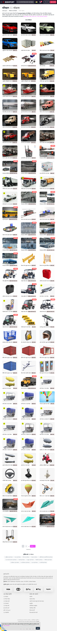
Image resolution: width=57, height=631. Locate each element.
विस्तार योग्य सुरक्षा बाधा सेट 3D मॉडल (27, 265)
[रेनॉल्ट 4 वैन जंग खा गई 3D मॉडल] (47, 105)
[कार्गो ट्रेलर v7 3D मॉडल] (47, 381)
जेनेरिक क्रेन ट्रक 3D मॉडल (26, 188)
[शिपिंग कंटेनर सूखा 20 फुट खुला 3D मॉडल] (47, 350)
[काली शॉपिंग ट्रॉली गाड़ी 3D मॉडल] (28, 151)
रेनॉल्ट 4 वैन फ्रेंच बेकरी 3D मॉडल (9, 127)
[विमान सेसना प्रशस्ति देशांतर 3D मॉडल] (28, 366)
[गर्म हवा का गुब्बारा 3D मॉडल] (47, 397)
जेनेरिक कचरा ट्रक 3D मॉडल (45, 188)
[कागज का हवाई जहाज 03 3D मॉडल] (47, 504)
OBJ (27, 16)
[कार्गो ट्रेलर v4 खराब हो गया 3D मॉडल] (9, 412)
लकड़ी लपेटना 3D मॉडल (25, 50)
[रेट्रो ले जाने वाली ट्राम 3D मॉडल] (28, 212)
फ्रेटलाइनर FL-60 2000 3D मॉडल (9, 204)
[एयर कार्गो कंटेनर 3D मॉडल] (47, 166)
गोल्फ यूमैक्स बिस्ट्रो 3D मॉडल (8, 280)
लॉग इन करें (46, 2)
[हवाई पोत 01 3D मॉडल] (9, 381)
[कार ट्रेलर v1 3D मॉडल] (47, 289)
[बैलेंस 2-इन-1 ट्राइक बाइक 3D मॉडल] (47, 489)
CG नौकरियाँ (6, 612)
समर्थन (31, 596)
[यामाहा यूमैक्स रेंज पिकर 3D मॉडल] (28, 289)
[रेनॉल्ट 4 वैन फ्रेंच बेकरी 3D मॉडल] (9, 120)
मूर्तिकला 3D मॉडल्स (9, 557)
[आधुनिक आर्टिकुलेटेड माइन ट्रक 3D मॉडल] (28, 74)
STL (35, 16)
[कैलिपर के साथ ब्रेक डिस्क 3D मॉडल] (9, 489)
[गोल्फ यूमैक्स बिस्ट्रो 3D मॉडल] (9, 274)
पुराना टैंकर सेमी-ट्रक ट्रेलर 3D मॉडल (28, 111)
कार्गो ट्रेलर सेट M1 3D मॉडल (26, 65)
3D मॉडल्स (5, 596)
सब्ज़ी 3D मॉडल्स (22, 559)
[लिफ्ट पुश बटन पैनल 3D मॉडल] (47, 366)
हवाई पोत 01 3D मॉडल (7, 388)
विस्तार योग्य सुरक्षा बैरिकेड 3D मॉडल (46, 265)
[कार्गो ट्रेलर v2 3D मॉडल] (47, 427)
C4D (38, 16)
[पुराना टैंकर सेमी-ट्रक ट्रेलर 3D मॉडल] (28, 105)
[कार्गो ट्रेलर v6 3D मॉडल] (9, 397)
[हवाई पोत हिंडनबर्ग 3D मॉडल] (9, 458)
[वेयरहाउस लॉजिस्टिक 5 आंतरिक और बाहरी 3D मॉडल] (9, 243)
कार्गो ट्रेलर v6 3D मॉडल (7, 403)
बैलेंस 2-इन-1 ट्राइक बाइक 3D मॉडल (46, 495)
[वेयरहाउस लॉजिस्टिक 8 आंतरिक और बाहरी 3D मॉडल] (47, 197)
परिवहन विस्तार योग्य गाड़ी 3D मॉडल (9, 542)
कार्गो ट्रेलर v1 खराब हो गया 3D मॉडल (9, 449)
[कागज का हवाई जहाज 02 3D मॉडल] (9, 519)
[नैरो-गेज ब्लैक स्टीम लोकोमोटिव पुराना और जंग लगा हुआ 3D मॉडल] (47, 135)
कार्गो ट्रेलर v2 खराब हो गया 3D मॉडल (28, 434)
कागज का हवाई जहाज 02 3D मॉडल (9, 526)
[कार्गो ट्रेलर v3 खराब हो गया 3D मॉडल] (47, 412)
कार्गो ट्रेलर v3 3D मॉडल (7, 434)
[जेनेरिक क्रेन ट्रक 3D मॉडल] (28, 182)
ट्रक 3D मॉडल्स (35, 562)
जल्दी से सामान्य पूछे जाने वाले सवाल (37, 601)
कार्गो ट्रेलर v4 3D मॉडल (25, 419)
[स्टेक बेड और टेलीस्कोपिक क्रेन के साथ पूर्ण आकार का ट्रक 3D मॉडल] (28, 135)
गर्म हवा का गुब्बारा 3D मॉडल (44, 403)
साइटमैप (37, 621)
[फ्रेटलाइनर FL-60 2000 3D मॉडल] (9, 197)
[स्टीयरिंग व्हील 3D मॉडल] (9, 473)
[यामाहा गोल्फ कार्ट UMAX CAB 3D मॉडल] (9, 320)
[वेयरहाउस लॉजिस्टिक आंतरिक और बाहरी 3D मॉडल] (9, 258)
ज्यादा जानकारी (6, 625)
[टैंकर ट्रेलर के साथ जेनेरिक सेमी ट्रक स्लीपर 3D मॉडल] (47, 120)
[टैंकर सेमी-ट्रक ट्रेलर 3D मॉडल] (9, 105)
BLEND (42, 16)
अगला (32, 546)
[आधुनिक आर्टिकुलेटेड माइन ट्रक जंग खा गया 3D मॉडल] (9, 74)
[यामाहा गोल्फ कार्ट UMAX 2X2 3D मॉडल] (28, 274)
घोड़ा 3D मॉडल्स (34, 557)
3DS (33, 16)
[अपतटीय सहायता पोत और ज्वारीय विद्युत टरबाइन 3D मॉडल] (9, 89)
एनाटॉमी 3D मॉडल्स (43, 562)
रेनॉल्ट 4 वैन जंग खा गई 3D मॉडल (46, 111)
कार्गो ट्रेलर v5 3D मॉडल (25, 403)
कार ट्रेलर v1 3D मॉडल (44, 296)
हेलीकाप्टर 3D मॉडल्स (15, 562)
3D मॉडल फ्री (6, 601)
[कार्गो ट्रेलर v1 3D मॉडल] (28, 443)
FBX (30, 16)
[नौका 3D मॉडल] (47, 59)
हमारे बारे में (6, 574)
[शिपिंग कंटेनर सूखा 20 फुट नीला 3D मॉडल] (9, 366)
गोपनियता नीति (32, 608)
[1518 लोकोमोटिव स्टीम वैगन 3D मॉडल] (9, 504)
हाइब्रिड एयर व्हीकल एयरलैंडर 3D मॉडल (47, 449)
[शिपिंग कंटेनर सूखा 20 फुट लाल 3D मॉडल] (28, 350)
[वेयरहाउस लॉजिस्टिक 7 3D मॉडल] (28, 228)
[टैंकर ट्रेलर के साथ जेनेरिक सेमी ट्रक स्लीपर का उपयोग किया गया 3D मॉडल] (28, 120)
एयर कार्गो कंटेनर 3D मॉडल (44, 173)
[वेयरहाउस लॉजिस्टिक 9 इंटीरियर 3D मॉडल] (28, 197)
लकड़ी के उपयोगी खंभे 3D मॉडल (8, 65)
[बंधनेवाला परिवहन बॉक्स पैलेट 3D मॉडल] (9, 335)
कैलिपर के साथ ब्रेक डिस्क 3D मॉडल (9, 495)
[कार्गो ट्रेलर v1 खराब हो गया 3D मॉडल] (9, 443)
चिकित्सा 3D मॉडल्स (48, 559)
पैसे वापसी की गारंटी (33, 612)
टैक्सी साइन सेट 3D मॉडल (25, 327)
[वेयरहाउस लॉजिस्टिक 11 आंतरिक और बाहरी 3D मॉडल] (9, 166)
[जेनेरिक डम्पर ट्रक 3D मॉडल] (9, 182)
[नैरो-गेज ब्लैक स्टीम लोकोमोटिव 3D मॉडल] (9, 151)
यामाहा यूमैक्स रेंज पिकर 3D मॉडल (27, 296)
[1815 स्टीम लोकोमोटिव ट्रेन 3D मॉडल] (47, 519)
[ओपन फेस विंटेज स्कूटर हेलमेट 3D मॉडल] (47, 335)
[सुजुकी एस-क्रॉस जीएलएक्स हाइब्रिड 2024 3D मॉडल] (9, 43)
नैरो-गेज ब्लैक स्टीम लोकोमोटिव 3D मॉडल (10, 158)
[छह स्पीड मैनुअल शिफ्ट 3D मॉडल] (28, 473)
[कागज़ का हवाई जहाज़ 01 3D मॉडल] (28, 519)
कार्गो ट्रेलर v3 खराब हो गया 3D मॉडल (46, 419)
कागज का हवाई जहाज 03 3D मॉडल (46, 511)
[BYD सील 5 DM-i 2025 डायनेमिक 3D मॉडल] (28, 28)
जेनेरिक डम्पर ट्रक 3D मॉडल (8, 188)
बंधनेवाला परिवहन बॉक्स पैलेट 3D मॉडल (9, 342)
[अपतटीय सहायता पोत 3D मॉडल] (28, 89)
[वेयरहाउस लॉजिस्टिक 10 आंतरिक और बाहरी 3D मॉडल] (28, 166)
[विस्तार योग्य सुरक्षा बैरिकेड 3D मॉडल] (47, 258)
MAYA (45, 16)
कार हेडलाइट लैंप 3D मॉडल (44, 480)
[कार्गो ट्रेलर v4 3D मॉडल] (28, 412)
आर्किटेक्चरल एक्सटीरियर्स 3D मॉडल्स (45, 557)
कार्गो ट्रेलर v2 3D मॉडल (44, 434)
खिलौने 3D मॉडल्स (39, 559)
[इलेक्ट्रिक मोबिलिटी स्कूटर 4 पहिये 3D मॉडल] (47, 458)
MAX (24, 16)
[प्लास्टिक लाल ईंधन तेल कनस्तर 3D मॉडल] (47, 274)
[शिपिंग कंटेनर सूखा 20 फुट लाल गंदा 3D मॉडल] (9, 350)
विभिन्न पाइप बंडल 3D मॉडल (45, 50)
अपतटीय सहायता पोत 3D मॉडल (26, 96)
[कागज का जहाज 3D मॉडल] (28, 504)
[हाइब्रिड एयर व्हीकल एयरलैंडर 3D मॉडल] (47, 443)
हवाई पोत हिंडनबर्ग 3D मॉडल (8, 465)
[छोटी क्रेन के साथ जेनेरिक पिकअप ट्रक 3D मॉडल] (9, 135)
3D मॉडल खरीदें (7, 594)
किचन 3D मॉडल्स (26, 557)
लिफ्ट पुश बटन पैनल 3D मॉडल (45, 373)
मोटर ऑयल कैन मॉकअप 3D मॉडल (27, 342)
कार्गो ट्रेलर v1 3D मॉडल (25, 449)
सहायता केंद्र (32, 599)
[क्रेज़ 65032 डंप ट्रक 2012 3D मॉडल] (28, 381)
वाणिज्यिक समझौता (33, 605)
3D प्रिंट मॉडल (6, 599)
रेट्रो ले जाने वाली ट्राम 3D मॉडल (27, 219)
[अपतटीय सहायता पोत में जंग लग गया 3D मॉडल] (47, 89)
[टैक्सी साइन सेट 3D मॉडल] (28, 320)
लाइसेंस (31, 603)
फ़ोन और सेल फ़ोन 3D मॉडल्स (11, 559)
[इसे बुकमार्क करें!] (15, 32)
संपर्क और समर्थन (34, 594)
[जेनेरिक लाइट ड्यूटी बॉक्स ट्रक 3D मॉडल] (47, 74)
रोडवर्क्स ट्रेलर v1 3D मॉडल (8, 311)
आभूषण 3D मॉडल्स (30, 559)
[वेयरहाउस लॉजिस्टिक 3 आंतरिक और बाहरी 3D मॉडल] (47, 243)
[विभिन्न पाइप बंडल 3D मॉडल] (47, 43)
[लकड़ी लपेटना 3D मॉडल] (28, 43)
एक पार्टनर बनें (6, 608)
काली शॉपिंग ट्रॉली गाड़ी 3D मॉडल (27, 158)
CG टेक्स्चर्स (5, 603)
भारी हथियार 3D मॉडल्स (25, 562)
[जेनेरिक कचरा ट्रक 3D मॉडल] (47, 182)
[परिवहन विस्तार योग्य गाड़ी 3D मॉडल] (9, 535)
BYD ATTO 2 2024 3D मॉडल (46, 35)
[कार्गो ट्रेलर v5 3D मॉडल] (28, 397)
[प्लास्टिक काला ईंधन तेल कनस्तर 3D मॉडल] (9, 289)
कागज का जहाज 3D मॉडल (26, 511)
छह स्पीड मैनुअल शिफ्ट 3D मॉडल (27, 480)
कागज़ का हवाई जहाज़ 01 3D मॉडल (27, 526)
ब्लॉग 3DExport (6, 610)
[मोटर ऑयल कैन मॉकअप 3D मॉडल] (28, 335)
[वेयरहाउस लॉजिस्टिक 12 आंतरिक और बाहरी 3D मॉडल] (47, 151)
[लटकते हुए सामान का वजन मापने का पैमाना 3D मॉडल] (47, 320)
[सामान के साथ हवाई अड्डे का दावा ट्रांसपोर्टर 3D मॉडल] (9, 228)
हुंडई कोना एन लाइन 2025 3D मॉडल (9, 35)
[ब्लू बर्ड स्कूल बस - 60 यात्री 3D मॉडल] (9, 212)
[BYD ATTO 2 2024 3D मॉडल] (47, 28)
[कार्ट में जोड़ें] (12, 32)
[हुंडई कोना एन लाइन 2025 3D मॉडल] (9, 28)
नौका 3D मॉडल (42, 65)
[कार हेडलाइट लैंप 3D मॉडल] (47, 473)
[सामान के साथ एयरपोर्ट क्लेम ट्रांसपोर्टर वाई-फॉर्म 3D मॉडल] (47, 212)
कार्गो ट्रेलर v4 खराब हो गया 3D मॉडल (9, 419)
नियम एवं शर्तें (32, 610)
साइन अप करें (53, 2)
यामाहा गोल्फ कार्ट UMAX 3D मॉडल (46, 311)
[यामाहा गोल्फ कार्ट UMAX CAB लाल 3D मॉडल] (28, 304)
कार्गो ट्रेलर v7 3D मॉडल (44, 388)
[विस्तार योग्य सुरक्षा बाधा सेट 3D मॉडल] (28, 258)
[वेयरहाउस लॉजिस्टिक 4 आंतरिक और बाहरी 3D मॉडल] (28, 243)
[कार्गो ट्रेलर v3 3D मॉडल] (9, 427)
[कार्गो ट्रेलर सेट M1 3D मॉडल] (28, 59)
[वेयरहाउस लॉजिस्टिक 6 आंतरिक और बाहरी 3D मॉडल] (47, 228)
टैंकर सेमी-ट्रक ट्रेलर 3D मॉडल (8, 111)
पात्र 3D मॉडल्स (18, 557)
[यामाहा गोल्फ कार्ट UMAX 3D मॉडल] (47, 304)
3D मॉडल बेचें (6, 605)
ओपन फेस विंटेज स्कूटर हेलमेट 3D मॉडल (47, 342)
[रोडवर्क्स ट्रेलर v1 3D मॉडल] (9, 304)
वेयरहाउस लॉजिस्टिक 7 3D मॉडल (27, 234)
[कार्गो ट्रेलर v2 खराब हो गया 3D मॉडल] (28, 427)
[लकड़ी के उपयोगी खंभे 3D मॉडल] (9, 59)
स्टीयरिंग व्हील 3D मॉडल (7, 480)
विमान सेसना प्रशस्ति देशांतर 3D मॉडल (28, 373)
